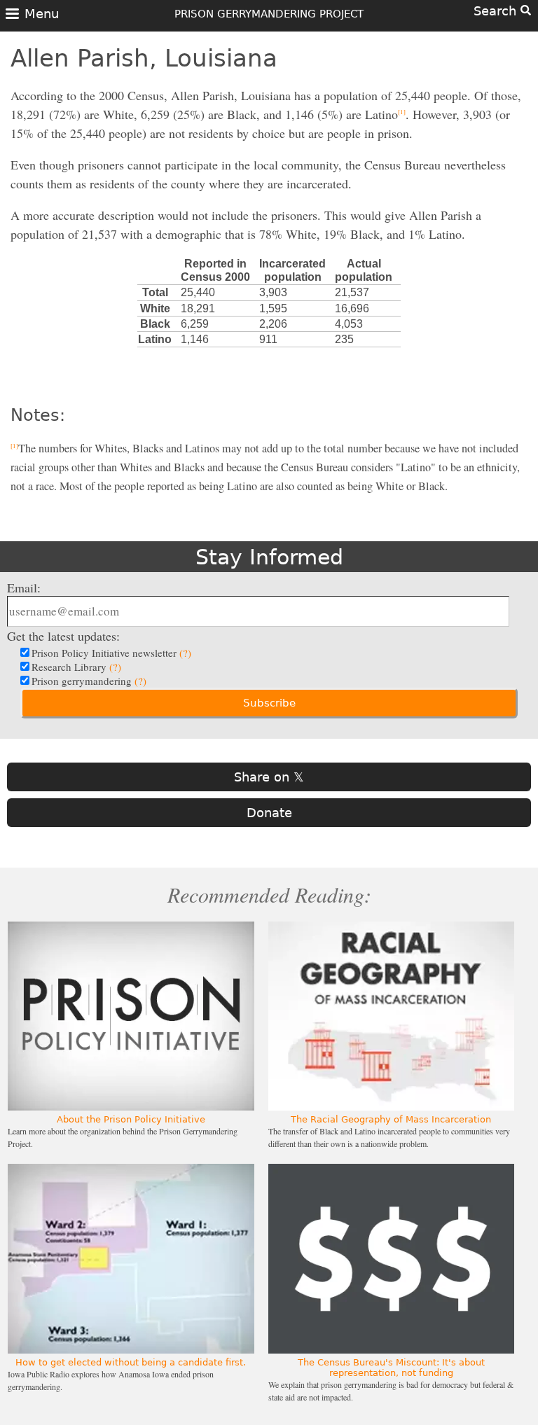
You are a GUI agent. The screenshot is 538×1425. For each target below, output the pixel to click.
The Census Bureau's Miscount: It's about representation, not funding (391, 1367)
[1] (402, 112)
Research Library (76, 667)
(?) (185, 653)
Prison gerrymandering (89, 681)
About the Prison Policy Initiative (131, 1119)
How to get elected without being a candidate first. (130, 1362)
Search (497, 11)
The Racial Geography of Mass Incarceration (391, 1119)
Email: (24, 587)
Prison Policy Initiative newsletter (111, 653)
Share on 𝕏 (269, 777)
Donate (269, 812)
